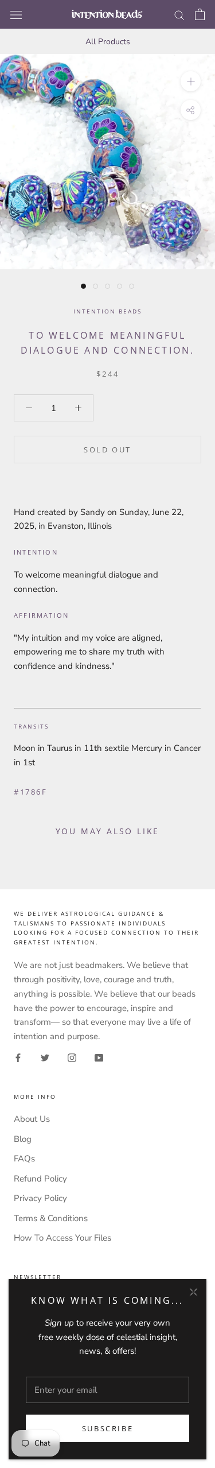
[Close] (193, 1292)
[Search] (179, 15)
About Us (32, 1119)
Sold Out (107, 449)
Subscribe (107, 1428)
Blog (23, 1139)
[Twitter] (45, 1057)
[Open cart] (200, 14)
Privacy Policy (40, 1198)
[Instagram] (72, 1057)
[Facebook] (18, 1057)
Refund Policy (40, 1178)
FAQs (24, 1158)
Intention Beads (107, 311)
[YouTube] (99, 1057)
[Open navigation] (16, 14)
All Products (107, 41)
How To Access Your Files (62, 1238)
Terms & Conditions (51, 1218)
